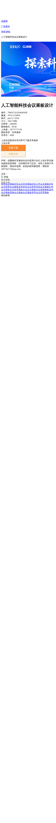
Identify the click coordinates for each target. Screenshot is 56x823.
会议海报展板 (42, 190)
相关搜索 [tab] (5, 180)
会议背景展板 (42, 192)
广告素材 (5, 26)
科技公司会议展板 (40, 184)
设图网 (4, 21)
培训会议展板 (42, 187)
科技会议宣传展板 (23, 184)
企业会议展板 (29, 190)
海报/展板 (5, 32)
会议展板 (14, 187)
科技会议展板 (7, 184)
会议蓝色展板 (16, 190)
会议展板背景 (29, 192)
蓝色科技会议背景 (27, 187)
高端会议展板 (16, 192)
